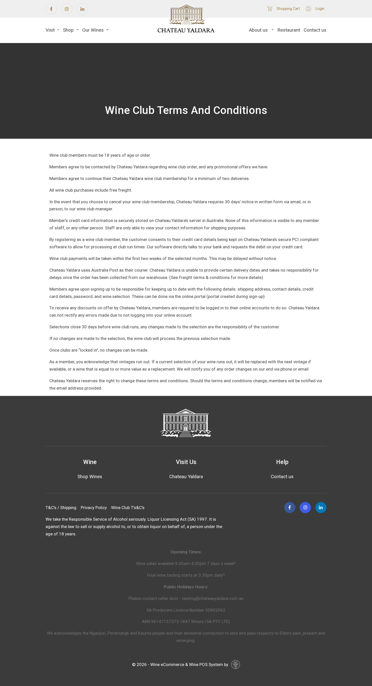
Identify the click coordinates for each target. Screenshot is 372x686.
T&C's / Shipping (61, 507)
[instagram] (67, 9)
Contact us (315, 30)
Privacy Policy (94, 507)
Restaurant (288, 30)
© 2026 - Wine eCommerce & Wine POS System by (180, 664)
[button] (52, 30)
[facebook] (51, 9)
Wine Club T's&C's (127, 507)
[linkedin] (82, 9)
